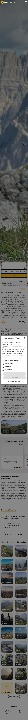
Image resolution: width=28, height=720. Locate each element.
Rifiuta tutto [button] (14, 378)
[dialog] (14, 360)
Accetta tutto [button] (14, 374)
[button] (14, 381)
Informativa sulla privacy (13, 357)
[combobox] (24, 338)
